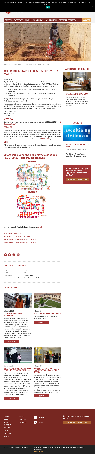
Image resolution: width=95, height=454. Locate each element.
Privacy (36, 451)
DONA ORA (7, 428)
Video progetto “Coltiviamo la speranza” (17, 236)
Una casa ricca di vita (77, 94)
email (40, 227)
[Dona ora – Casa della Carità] (47, 300)
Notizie (6, 419)
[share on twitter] (5, 255)
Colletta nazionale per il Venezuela (15, 314)
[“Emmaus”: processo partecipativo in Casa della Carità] (47, 355)
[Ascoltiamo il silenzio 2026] (77, 133)
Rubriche (7, 422)
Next (88, 79)
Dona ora (86, 20)
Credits (41, 451)
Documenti (7, 425)
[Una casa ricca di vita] (77, 81)
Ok (48, 7)
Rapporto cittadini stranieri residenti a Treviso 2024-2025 (17, 369)
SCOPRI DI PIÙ (45, 139)
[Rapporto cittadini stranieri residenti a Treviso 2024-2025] (18, 355)
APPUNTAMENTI (51, 20)
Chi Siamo (7, 416)
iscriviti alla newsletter (77, 179)
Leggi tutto (11, 341)
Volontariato (38, 20)
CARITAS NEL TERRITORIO (67, 20)
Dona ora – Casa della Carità (47, 313)
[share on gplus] (14, 255)
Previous (65, 79)
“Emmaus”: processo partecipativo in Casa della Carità (46, 370)
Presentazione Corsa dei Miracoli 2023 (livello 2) (20, 243)
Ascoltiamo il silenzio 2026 (77, 146)
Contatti (6, 430)
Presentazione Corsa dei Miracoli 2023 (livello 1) (20, 240)
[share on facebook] (10, 255)
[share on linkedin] (18, 255)
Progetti (8, 20)
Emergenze (18, 20)
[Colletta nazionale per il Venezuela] (18, 300)
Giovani (28, 20)
